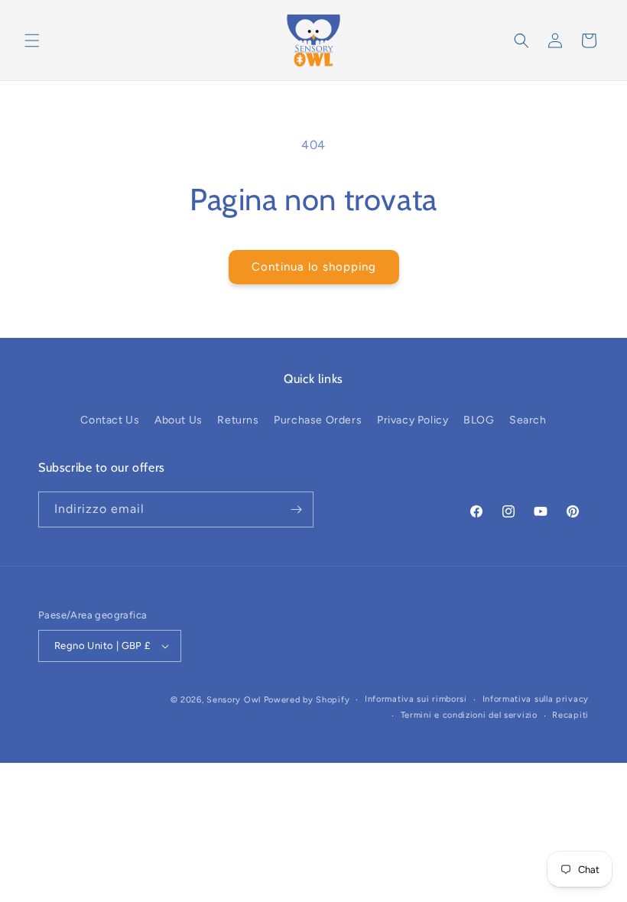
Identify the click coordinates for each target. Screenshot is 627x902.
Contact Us (109, 420)
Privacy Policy (412, 420)
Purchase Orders (318, 420)
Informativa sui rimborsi (416, 699)
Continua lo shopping (314, 267)
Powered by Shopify (307, 700)
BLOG (478, 420)
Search (528, 420)
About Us (178, 420)
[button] (32, 40)
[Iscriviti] (296, 509)
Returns (237, 420)
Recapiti (570, 715)
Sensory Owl (233, 700)
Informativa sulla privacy (536, 699)
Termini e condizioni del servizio (469, 715)
